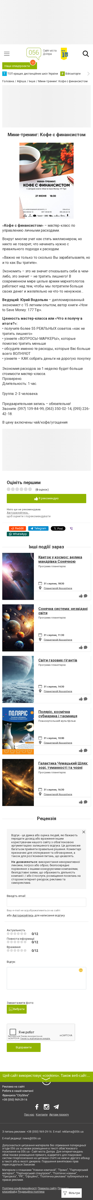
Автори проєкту (59, 1114)
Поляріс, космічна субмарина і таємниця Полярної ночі (57, 716)
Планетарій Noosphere (58, 588)
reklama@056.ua (73, 1131)
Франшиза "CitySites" (15, 1095)
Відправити (24, 1047)
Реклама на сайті (13, 1086)
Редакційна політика (31, 1191)
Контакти (42, 1114)
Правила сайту (47, 1188)
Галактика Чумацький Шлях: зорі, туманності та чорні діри (63, 767)
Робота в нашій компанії (17, 1090)
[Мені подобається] (81, 596)
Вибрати (18, 1009)
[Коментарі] (85, 596)
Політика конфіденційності (19, 1188)
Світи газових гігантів (57, 660)
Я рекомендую (48, 498)
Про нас (29, 1114)
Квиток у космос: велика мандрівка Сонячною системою (60, 561)
